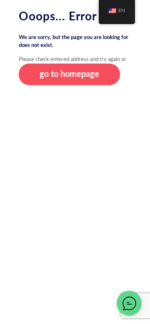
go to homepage (69, 74)
